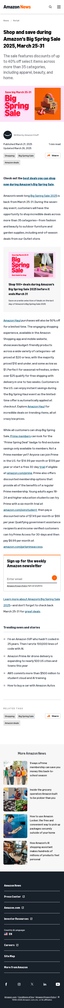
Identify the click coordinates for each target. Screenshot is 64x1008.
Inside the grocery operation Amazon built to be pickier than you (44, 793)
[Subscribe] (54, 577)
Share (55, 155)
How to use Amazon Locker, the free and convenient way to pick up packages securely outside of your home (45, 824)
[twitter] (32, 984)
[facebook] (6, 984)
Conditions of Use (26, 997)
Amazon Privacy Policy (17, 585)
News (6, 20)
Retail (16, 20)
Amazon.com (12, 907)
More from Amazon (16, 967)
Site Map (9, 956)
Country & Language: (14, 929)
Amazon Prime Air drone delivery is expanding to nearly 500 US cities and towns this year (32, 660)
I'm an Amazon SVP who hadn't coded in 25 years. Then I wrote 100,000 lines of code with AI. (33, 643)
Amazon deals (12, 162)
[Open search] (50, 6)
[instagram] (19, 984)
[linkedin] (45, 984)
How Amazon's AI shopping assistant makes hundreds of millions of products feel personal (44, 851)
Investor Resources (16, 918)
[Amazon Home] (17, 7)
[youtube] (58, 984)
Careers (9, 945)
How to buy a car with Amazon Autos (31, 685)
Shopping (10, 155)
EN (10, 934)
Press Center (12, 896)
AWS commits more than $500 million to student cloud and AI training (34, 675)
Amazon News (12, 885)
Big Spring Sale (26, 155)
